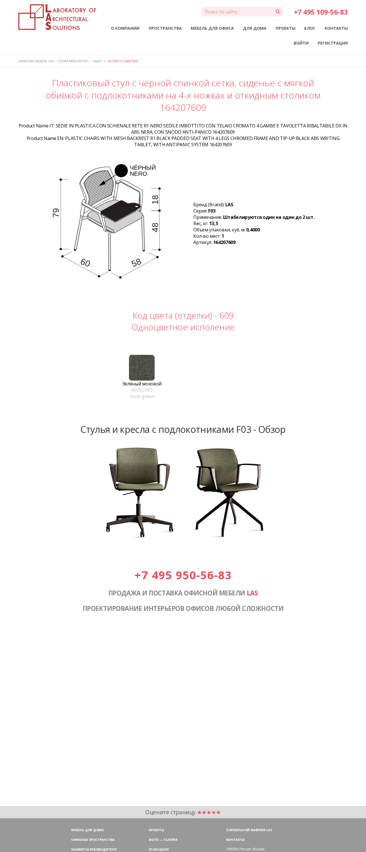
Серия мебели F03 (73, 61)
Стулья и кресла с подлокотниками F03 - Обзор (183, 429)
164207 (97, 61)
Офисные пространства (93, 839)
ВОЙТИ (301, 43)
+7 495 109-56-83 (321, 12)
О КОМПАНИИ (125, 28)
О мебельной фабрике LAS (249, 830)
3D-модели (159, 849)
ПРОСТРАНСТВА (165, 28)
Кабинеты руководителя (93, 849)
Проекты (156, 830)
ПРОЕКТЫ (285, 28)
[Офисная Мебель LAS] (57, 17)
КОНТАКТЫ (336, 28)
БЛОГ (309, 28)
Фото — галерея (163, 839)
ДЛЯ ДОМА (254, 28)
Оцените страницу (183, 812)
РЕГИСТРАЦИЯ (333, 43)
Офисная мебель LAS (36, 61)
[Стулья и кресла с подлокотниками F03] (183, 542)
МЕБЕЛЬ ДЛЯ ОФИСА (212, 28)
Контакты (235, 839)
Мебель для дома (87, 830)
